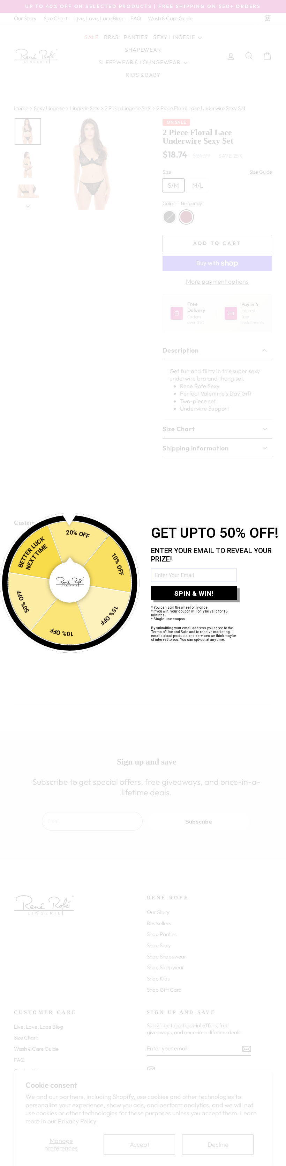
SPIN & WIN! (194, 593)
